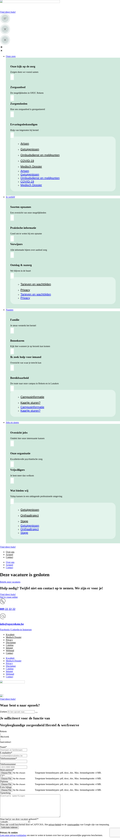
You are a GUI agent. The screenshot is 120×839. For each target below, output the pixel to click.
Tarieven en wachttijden (35, 284)
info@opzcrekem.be (12, 624)
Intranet (9, 648)
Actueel (9, 554)
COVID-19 (27, 160)
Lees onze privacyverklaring (13, 835)
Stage (24, 521)
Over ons (10, 552)
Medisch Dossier (31, 166)
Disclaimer (11, 642)
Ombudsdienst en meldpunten (40, 155)
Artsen (24, 143)
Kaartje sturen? (30, 402)
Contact (9, 557)
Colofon (9, 645)
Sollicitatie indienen (9, 827)
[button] (60, 49)
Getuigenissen (29, 149)
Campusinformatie (32, 397)
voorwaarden (73, 824)
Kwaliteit (10, 634)
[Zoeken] (36, 712)
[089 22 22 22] (3, 603)
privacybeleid (55, 824)
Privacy (25, 290)
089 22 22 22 (7, 609)
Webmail (10, 650)
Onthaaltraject (29, 515)
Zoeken (3, 711)
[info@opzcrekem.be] (3, 618)
